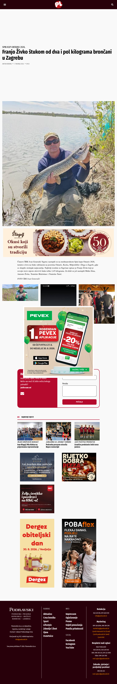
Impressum (71, 614)
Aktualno (47, 614)
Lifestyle (47, 625)
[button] (5, 5)
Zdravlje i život (50, 628)
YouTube (70, 647)
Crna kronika (49, 617)
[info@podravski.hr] (22, 393)
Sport (46, 621)
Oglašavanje (71, 617)
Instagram (70, 644)
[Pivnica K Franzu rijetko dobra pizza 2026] (79, 480)
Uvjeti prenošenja (74, 625)
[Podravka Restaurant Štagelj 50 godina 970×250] (58, 256)
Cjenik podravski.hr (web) (101, 634)
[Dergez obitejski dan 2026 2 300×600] (37, 586)
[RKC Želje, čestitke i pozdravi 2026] (37, 512)
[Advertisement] (58, 27)
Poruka (65, 384)
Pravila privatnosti (74, 628)
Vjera (45, 632)
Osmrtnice (48, 635)
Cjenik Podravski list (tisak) (101, 631)
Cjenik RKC (101, 637)
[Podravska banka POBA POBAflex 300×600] (79, 586)
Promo (69, 621)
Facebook (70, 640)
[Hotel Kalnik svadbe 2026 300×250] (37, 480)
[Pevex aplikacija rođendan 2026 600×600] (58, 375)
